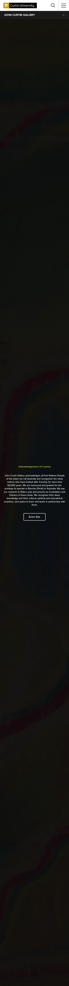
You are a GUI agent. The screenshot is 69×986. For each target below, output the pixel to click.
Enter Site (34, 517)
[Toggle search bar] (53, 5)
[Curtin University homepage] (20, 5)
